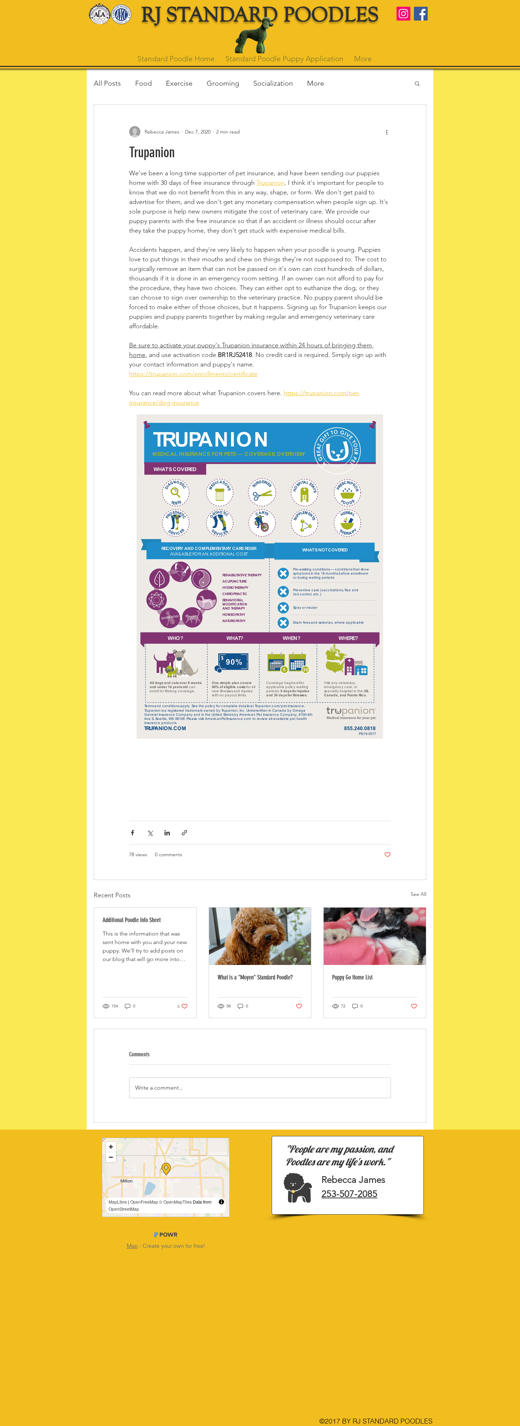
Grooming (223, 83)
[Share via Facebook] (132, 832)
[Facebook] (421, 14)
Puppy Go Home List (352, 977)
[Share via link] (184, 832)
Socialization (273, 83)
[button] (417, 83)
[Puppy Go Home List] (375, 936)
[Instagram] (403, 14)
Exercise (179, 83)
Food (143, 83)
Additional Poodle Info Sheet (132, 920)
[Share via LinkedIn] (167, 832)
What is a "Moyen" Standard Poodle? (255, 977)
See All (418, 894)
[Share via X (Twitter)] (149, 832)
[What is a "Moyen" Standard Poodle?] (260, 936)
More (315, 83)
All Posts (107, 83)
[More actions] (386, 131)
